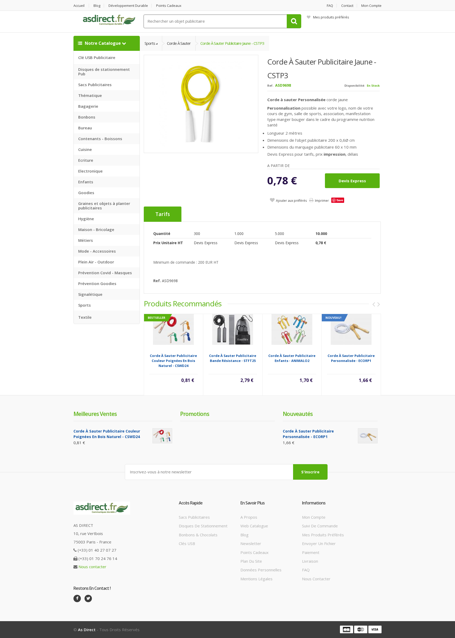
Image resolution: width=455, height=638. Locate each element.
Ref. (270, 85)
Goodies (86, 192)
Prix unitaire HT (168, 242)
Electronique (90, 171)
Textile (85, 317)
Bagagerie (88, 106)
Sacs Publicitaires (95, 84)
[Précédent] (373, 304)
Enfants (85, 181)
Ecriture (85, 160)
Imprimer (322, 200)
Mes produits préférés (331, 17)
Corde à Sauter (179, 43)
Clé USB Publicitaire (96, 57)
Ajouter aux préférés (291, 200)
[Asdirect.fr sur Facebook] (77, 598)
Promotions (194, 414)
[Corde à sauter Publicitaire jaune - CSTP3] (201, 104)
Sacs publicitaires (194, 517)
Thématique (90, 95)
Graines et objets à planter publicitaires (104, 205)
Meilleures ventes (95, 414)
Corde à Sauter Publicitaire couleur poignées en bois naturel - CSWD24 (173, 360)
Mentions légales (256, 578)
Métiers (85, 240)
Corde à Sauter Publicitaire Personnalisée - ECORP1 (351, 358)
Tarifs (162, 214)
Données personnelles (260, 569)
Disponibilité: (354, 85)
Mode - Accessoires (97, 251)
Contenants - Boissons (100, 138)
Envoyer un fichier (319, 543)
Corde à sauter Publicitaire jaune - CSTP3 (232, 43)
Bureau (85, 127)
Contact (347, 6)
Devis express (352, 180)
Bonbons (86, 117)
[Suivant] (378, 304)
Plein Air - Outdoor (96, 261)
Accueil (79, 6)
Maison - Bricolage (96, 229)
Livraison (310, 561)
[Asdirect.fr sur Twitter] (88, 598)
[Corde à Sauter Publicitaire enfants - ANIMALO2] (291, 329)
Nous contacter (92, 566)
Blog (96, 6)
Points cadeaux (168, 6)
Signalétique (90, 294)
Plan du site (251, 561)
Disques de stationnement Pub (104, 71)
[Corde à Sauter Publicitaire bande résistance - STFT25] (232, 329)
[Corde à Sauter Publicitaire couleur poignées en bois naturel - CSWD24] (173, 329)
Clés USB (187, 543)
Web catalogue (254, 525)
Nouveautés (298, 414)
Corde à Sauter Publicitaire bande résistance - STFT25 (232, 358)
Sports (84, 305)
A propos (248, 517)
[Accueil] (109, 20)
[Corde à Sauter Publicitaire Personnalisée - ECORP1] (351, 329)
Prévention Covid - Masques (105, 272)
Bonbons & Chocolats (198, 534)
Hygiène (86, 218)
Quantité (161, 233)
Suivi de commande (320, 525)
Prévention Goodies (97, 283)
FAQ (330, 6)
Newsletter (250, 543)
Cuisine (85, 149)
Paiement (310, 552)
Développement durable (128, 6)
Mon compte (371, 6)
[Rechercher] (294, 21)
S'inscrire (310, 471)
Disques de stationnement (203, 525)
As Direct (87, 629)
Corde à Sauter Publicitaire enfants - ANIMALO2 (291, 358)
